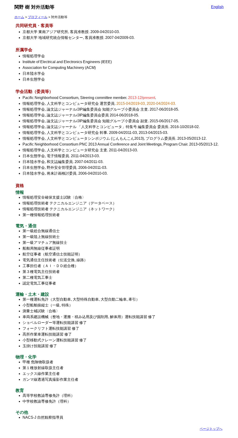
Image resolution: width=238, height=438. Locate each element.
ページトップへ (211, 429)
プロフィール (37, 17)
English (217, 7)
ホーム (19, 17)
